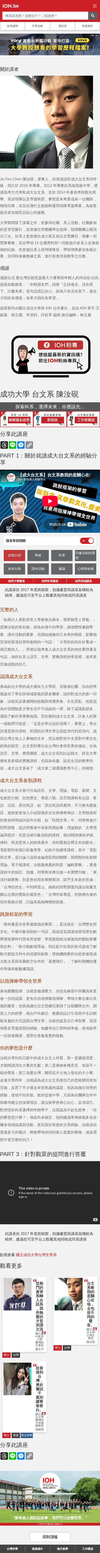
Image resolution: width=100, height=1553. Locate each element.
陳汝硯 (91, 1342)
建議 (62, 569)
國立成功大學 (91, 1331)
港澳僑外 (87, 26)
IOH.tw (11, 6)
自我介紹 (14, 555)
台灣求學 (12, 1548)
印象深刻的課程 (85, 555)
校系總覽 (12, 26)
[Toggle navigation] (94, 6)
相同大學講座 (16, 581)
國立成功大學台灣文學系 (36, 1255)
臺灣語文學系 (39, 1344)
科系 (62, 555)
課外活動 (38, 569)
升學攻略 (37, 26)
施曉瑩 (39, 1429)
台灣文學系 (91, 1337)
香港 (16, 1435)
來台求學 (26, 1435)
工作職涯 (87, 1548)
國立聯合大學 (39, 1416)
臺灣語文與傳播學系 (39, 1423)
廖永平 (39, 1349)
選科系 (62, 26)
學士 (6, 1355)
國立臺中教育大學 (39, 1336)
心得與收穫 (85, 569)
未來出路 (14, 569)
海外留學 (62, 1548)
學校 (38, 555)
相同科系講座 (50, 581)
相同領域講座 (83, 581)
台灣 (16, 1355)
